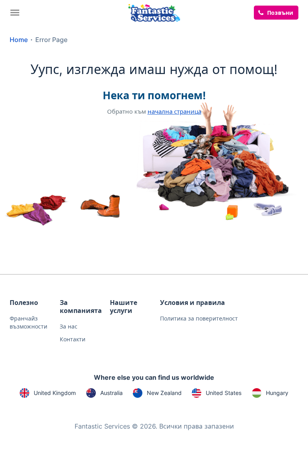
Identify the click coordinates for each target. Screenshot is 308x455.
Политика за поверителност (199, 318)
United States (223, 392)
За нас (68, 326)
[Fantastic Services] (154, 12)
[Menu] (17, 12)
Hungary (277, 392)
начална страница (174, 111)
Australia (111, 392)
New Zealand (164, 392)
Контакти (72, 339)
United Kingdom (55, 392)
